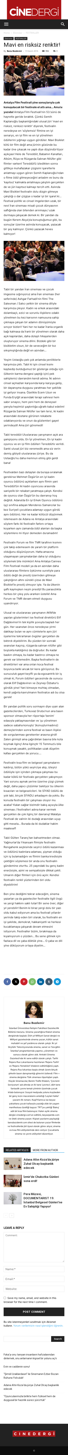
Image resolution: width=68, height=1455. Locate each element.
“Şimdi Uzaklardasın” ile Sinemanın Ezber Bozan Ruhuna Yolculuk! (31, 1376)
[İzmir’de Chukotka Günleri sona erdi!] (13, 1181)
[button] (6, 24)
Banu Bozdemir (14, 51)
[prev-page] (6, 1215)
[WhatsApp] (32, 981)
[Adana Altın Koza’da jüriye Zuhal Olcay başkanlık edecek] (13, 1164)
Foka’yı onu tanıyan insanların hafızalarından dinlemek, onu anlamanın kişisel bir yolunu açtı (30, 1356)
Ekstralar (17, 32)
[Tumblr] (49, 981)
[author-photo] (34, 1017)
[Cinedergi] (34, 9)
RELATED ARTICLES (17, 1150)
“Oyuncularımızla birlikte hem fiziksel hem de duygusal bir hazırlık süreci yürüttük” (29, 1398)
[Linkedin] (40, 981)
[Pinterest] (24, 981)
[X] (15, 981)
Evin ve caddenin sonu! (17, 1366)
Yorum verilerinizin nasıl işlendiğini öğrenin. (38, 1325)
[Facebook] (7, 981)
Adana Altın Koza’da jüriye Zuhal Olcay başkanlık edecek (41, 1164)
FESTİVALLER (32, 32)
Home (7, 32)
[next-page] (11, 1215)
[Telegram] (57, 981)
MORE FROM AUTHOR (45, 1150)
